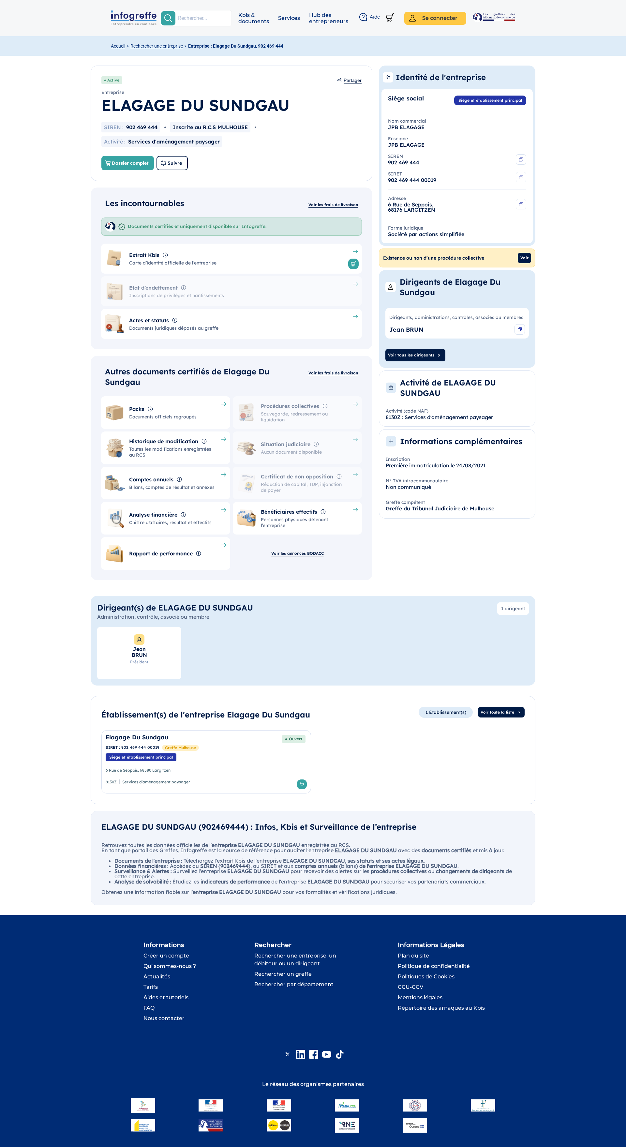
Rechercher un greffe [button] (283, 974)
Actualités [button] (156, 976)
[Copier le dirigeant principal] (519, 329)
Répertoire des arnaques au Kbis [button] (441, 1008)
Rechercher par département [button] (294, 984)
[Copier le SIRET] (521, 177)
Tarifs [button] (150, 987)
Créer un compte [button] (166, 956)
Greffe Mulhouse (180, 747)
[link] (206, 761)
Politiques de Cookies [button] (426, 976)
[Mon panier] (390, 18)
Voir (524, 257)
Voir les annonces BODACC (297, 553)
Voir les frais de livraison (333, 204)
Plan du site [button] (413, 956)
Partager (353, 80)
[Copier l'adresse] (521, 204)
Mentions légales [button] (420, 997)
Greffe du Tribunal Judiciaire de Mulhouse (440, 508)
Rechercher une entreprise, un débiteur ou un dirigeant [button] (295, 960)
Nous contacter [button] (164, 1018)
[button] (253, 18)
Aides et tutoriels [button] (165, 997)
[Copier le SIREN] (521, 159)
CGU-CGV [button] (410, 987)
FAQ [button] (149, 1008)
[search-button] (168, 18)
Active (113, 80)
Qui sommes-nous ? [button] (169, 966)
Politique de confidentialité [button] (434, 966)
